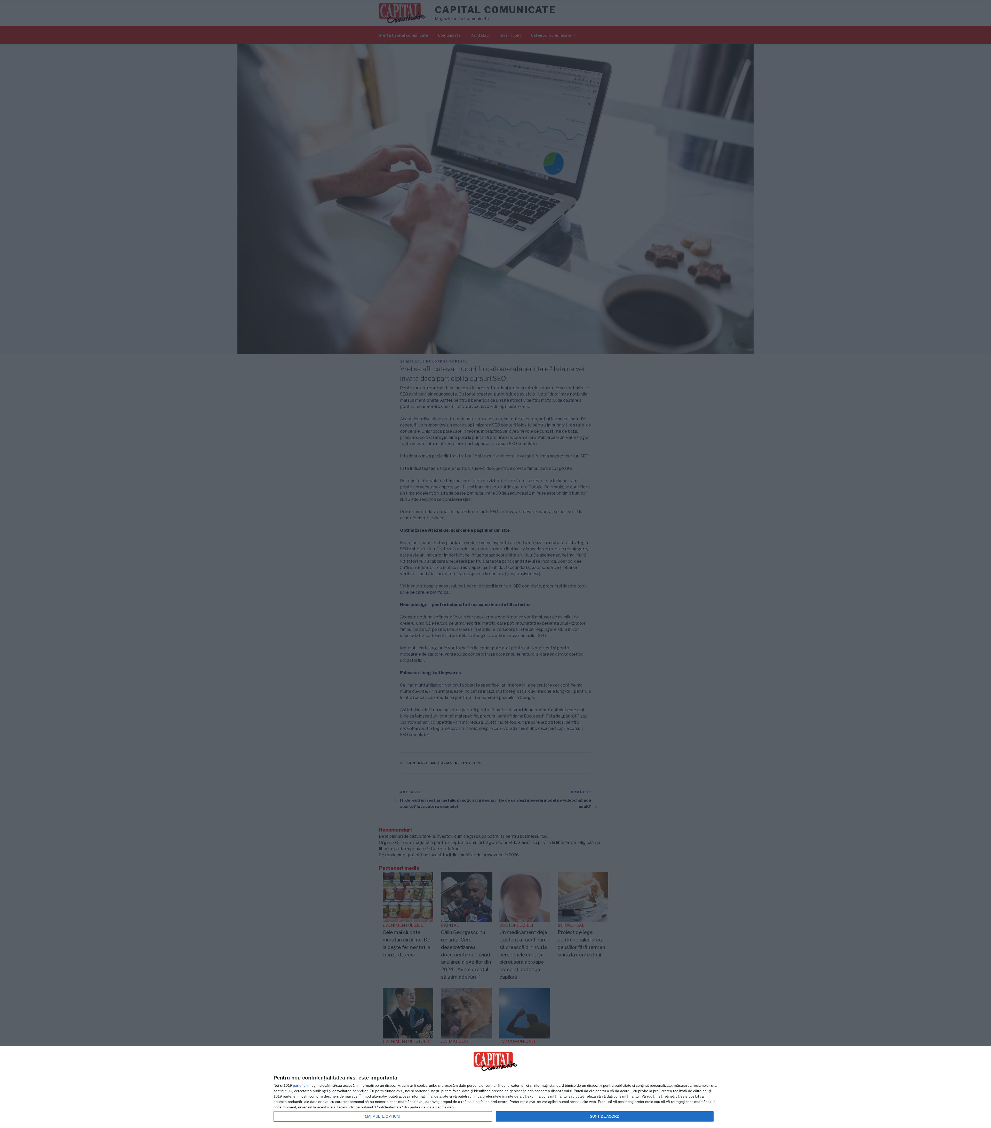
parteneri (300, 1085)
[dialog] (495, 1087)
